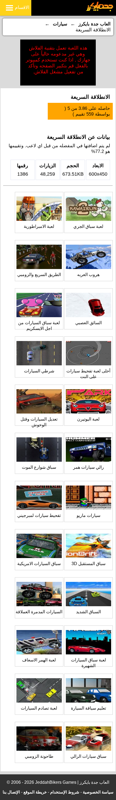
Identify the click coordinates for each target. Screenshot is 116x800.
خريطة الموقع (35, 792)
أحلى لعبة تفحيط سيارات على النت (88, 374)
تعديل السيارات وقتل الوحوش (39, 422)
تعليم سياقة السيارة (88, 708)
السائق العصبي (88, 322)
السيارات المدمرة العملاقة (39, 611)
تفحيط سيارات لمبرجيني (39, 515)
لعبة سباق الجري (88, 226)
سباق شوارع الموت (39, 467)
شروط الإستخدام (64, 792)
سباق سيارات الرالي (88, 756)
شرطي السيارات (39, 371)
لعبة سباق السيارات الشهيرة (88, 663)
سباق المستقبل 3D (88, 563)
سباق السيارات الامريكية (39, 563)
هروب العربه (88, 274)
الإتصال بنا (11, 792)
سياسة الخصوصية (98, 792)
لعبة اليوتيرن (88, 419)
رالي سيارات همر (88, 467)
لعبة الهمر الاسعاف (39, 660)
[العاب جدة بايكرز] (100, 10)
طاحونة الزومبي (39, 756)
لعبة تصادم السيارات (39, 708)
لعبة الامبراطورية (39, 226)
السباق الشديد (88, 611)
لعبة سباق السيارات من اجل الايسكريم (39, 325)
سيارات (60, 24)
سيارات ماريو (88, 515)
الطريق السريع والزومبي (39, 274)
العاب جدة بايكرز (95, 24)
